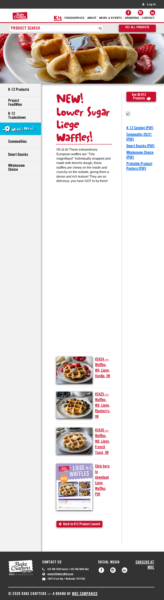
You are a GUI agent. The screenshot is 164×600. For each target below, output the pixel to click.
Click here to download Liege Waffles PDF (102, 480)
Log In (151, 4)
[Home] (20, 16)
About (92, 17)
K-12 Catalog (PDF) (139, 128)
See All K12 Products (139, 96)
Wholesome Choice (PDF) (140, 155)
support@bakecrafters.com (60, 574)
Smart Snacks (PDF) (140, 146)
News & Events (110, 17)
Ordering (132, 17)
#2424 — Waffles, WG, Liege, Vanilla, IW (102, 367)
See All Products (137, 27)
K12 (58, 18)
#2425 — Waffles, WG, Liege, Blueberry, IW (102, 405)
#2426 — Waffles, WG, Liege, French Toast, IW (102, 441)
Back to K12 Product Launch (81, 524)
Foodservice (74, 17)
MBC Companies (85, 594)
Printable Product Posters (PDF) (139, 166)
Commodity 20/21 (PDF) (139, 137)
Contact (148, 17)
